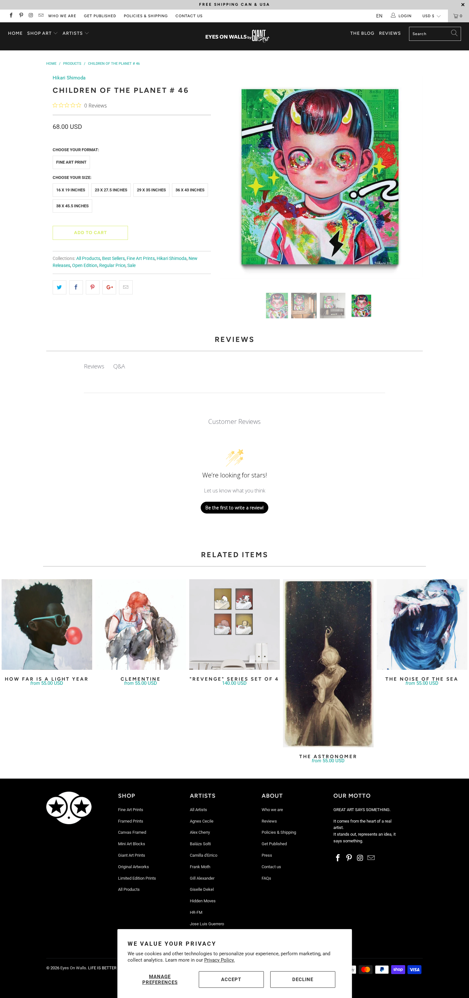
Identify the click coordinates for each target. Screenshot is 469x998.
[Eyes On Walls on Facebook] (10, 16)
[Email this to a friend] (126, 287)
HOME (15, 33)
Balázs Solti (200, 843)
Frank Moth (200, 866)
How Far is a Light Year (47, 624)
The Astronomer (328, 663)
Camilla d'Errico (203, 855)
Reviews (390, 33)
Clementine (140, 624)
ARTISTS (73, 33)
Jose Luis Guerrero (207, 923)
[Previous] (228, 179)
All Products (88, 258)
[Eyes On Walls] (237, 36)
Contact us (189, 16)
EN (379, 16)
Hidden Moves (203, 900)
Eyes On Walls (73, 967)
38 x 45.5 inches (72, 205)
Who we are (62, 16)
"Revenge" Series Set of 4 (234, 624)
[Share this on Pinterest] (93, 287)
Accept (231, 979)
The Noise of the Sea (422, 624)
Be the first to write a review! (234, 508)
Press (267, 855)
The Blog (362, 33)
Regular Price (112, 265)
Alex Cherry (200, 832)
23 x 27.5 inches (111, 190)
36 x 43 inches (190, 190)
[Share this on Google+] (109, 287)
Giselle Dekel (202, 889)
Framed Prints (130, 821)
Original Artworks (133, 866)
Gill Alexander (202, 878)
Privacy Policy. (219, 960)
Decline (302, 979)
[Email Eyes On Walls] (40, 16)
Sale (131, 265)
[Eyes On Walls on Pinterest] (20, 16)
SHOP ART (39, 33)
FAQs (266, 878)
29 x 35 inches (151, 190)
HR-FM (196, 912)
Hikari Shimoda (69, 78)
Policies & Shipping (146, 16)
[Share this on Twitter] (59, 287)
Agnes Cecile (201, 821)
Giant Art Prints (131, 855)
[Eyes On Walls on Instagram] (31, 16)
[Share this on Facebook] (76, 287)
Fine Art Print (71, 162)
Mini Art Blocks (131, 843)
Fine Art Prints (141, 258)
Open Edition (84, 265)
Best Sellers (113, 258)
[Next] (411, 179)
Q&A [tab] (119, 366)
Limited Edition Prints (137, 878)
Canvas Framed (132, 832)
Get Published (100, 16)
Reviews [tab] (94, 366)
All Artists (198, 809)
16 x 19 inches (70, 190)
